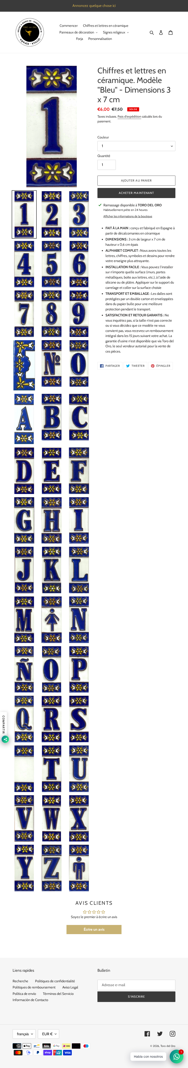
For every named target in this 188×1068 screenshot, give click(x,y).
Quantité (103, 156)
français (23, 1034)
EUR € (47, 1034)
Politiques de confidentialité (55, 981)
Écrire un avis (94, 929)
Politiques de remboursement (34, 987)
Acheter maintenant (136, 193)
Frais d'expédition (129, 116)
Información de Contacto (30, 1000)
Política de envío (24, 994)
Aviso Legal (70, 987)
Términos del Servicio (58, 994)
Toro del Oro (167, 1046)
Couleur (103, 137)
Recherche (20, 981)
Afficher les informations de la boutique (127, 216)
